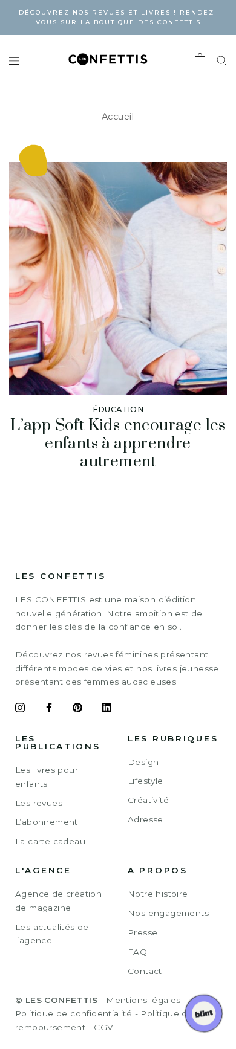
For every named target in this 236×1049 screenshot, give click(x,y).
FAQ (137, 952)
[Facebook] (49, 709)
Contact (145, 971)
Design (143, 762)
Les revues (38, 803)
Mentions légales (143, 1000)
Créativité (148, 800)
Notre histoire (158, 894)
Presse (142, 932)
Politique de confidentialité (73, 1013)
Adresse (145, 819)
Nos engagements (168, 913)
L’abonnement (46, 822)
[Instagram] (20, 709)
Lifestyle (145, 781)
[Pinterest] (77, 709)
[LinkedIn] (106, 709)
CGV (103, 1027)
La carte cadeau (50, 841)
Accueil (118, 116)
